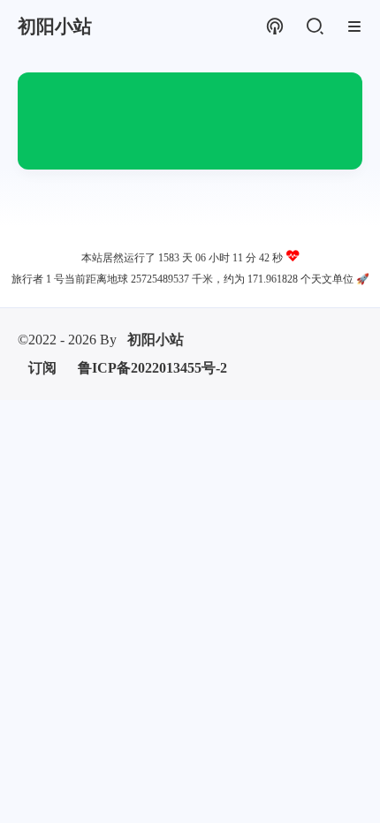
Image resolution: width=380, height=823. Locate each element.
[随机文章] (274, 26)
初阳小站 (155, 339)
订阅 (42, 367)
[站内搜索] (314, 26)
